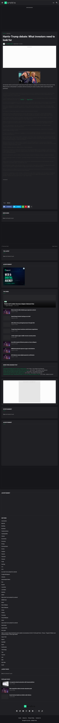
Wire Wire (3, 662)
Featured (3, 556)
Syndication (4, 647)
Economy (3, 541)
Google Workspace (5, 574)
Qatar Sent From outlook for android (9, 622)
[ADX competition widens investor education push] (4, 690)
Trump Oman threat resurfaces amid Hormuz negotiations (24, 329)
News (2, 602)
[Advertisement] (29, 20)
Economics (3, 538)
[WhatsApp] (23, 207)
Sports (2, 639)
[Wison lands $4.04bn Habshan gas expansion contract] (6, 311)
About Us (25, 718)
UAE (2, 657)
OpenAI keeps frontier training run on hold (20, 316)
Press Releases (4, 617)
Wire (2, 659)
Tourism (3, 654)
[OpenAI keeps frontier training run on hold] (6, 318)
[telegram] (29, 711)
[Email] (28, 207)
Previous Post (5, 246)
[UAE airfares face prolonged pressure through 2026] (6, 324)
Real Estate (3, 625)
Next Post (54, 246)
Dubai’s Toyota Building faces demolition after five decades (16, 370)
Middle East (4, 599)
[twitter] (20, 711)
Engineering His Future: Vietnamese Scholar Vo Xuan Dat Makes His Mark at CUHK (21, 374)
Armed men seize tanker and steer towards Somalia (14, 371)
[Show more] (31, 207)
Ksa (2, 582)
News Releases (4, 607)
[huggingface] (36, 711)
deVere (22, 99)
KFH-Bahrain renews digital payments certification (22, 355)
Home (4, 33)
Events (2, 548)
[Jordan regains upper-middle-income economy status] (6, 337)
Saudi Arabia (4, 627)
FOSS (2, 561)
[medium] (32, 711)
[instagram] (26, 711)
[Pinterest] (26, 207)
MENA (2, 594)
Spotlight (3, 642)
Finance (3, 559)
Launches (3, 587)
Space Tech (3, 636)
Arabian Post (34, 720)
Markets (8, 33)
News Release (4, 605)
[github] (39, 711)
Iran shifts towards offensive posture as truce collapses (23, 342)
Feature (3, 554)
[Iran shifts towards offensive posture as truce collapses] (6, 344)
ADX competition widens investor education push (20, 688)
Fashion (3, 551)
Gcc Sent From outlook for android (9, 571)
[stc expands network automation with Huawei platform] (4, 683)
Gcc (2, 566)
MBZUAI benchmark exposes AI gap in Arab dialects (23, 348)
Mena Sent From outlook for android (9, 597)
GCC (2, 569)
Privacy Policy (31, 718)
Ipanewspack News (5, 579)
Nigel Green (30, 99)
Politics (3, 612)
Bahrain (3, 523)
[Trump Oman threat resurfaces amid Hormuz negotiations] (6, 331)
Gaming (3, 564)
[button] (2, 3)
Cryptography (4, 533)
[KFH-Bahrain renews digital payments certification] (6, 356)
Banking (3, 526)
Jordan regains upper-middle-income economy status (23, 335)
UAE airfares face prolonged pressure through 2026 (23, 322)
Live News (3, 589)
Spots (2, 644)
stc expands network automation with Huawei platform (21, 682)
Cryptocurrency (4, 531)
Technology (4, 649)
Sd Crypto (3, 630)
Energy (3, 543)
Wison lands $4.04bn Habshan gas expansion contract (23, 310)
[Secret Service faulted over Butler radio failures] (4, 696)
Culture (3, 536)
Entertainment (4, 546)
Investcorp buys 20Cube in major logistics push (13, 372)
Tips (2, 652)
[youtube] (23, 711)
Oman (2, 610)
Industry (3, 577)
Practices (3, 615)
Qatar (2, 620)
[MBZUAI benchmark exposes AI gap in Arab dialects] (6, 350)
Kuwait (3, 584)
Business (3, 528)
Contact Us (38, 718)
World (2, 665)
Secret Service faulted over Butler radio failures (20, 695)
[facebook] (17, 711)
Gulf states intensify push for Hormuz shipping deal (14, 368)
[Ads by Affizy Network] (24, 268)
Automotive (4, 520)
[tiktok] (42, 711)
